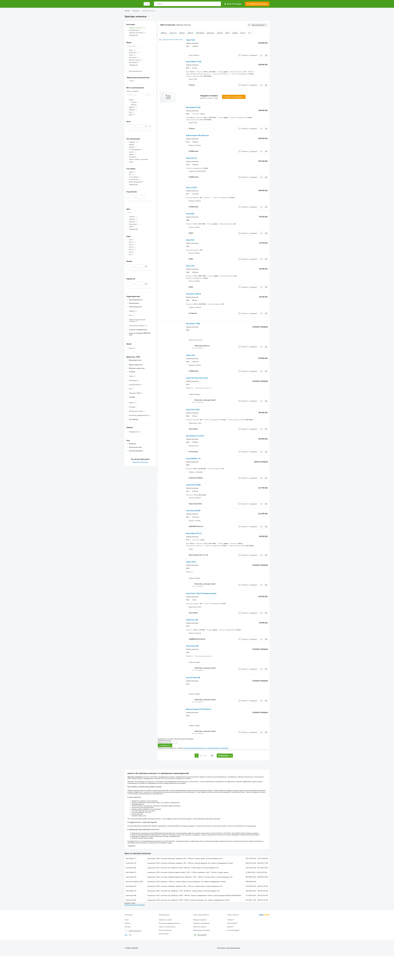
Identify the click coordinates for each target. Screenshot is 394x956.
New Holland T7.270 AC (195, 436)
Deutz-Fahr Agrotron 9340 (134, 881)
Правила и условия (165, 920)
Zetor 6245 (190, 214)
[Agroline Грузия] (133, 4)
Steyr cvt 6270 (191, 187)
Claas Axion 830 (192, 646)
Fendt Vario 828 (131, 868)
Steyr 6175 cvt (191, 158)
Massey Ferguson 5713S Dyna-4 (198, 709)
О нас (127, 920)
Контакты (128, 927)
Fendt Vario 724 (131, 863)
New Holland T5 (131, 886)
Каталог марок (164, 934)
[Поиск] (156, 4)
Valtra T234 (190, 40)
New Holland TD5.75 (194, 533)
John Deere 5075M (193, 485)
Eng (126, 935)
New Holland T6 (131, 872)
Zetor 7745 (190, 266)
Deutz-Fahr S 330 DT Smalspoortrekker (201, 593)
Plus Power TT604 (193, 324)
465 (212, 756)
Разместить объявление (234, 97)
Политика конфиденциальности (169, 923)
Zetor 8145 (190, 240)
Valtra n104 (190, 355)
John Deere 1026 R (193, 294)
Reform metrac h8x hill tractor (197, 135)
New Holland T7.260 (193, 62)
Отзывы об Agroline (165, 930)
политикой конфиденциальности (194, 748)
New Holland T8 (131, 891)
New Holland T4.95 (193, 107)
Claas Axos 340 (192, 620)
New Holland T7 (131, 858)
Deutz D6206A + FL (193, 458)
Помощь (127, 923)
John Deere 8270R (193, 511)
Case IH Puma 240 (193, 677)
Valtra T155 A (191, 562)
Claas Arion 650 (131, 900)
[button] (261, 55)
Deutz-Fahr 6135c (193, 409)
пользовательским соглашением (217, 748)
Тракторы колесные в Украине (134, 905)
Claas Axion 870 (131, 877)
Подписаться (165, 745)
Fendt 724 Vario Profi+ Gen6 (197, 378)
